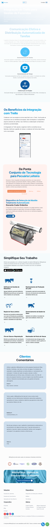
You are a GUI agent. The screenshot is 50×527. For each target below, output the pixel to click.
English (27, 505)
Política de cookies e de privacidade (12, 516)
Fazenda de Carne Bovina (10, 496)
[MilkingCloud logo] (4, 2)
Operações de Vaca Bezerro (10, 499)
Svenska (28, 509)
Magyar (38, 505)
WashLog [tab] (31, 191)
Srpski (38, 509)
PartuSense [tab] (24, 193)
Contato (6, 511)
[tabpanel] (25, 223)
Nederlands (43, 505)
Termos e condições (26, 516)
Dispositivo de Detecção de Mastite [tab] (16, 191)
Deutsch (32, 507)
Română (43, 507)
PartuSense (28, 499)
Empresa (6, 505)
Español (31, 505)
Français (28, 507)
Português (39, 507)
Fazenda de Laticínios (9, 493)
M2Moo (27, 496)
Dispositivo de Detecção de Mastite (34, 493)
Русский (42, 509)
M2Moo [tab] (38, 191)
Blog (5, 508)
